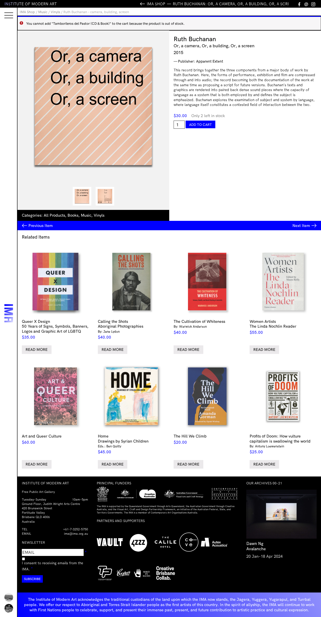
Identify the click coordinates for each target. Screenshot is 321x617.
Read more (37, 349)
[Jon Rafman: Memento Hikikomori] (8, 608)
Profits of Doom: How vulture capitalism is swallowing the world (280, 444)
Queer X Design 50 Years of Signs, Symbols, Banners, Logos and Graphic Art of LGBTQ (55, 329)
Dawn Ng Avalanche (256, 546)
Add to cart (200, 124)
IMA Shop (27, 12)
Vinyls (55, 12)
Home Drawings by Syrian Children (123, 444)
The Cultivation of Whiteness (199, 327)
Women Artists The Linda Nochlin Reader (273, 327)
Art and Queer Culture (42, 439)
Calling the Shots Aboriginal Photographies (120, 329)
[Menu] (4, 11)
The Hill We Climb (190, 439)
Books (72, 215)
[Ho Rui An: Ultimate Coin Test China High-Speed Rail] (8, 597)
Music (42, 12)
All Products (54, 215)
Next (301, 225)
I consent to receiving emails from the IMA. (52, 566)
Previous (40, 225)
